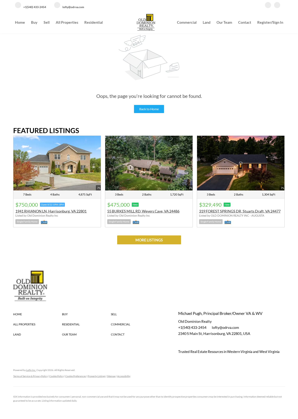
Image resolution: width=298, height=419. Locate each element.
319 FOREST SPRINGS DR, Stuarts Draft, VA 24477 (240, 211)
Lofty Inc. (31, 370)
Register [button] (264, 22)
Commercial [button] (187, 22)
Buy (34, 22)
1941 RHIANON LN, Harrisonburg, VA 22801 (51, 211)
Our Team (224, 22)
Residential (93, 22)
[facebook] (268, 5)
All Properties (67, 22)
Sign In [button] (277, 22)
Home (20, 22)
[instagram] (277, 5)
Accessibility (123, 376)
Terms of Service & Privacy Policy (30, 376)
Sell (47, 22)
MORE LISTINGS (149, 240)
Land (206, 22)
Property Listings (96, 376)
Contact (244, 22)
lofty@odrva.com (225, 327)
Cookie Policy (56, 376)
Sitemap (111, 376)
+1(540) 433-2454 (192, 327)
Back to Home (149, 109)
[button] (37, 314)
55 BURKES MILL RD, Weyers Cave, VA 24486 (143, 211)
